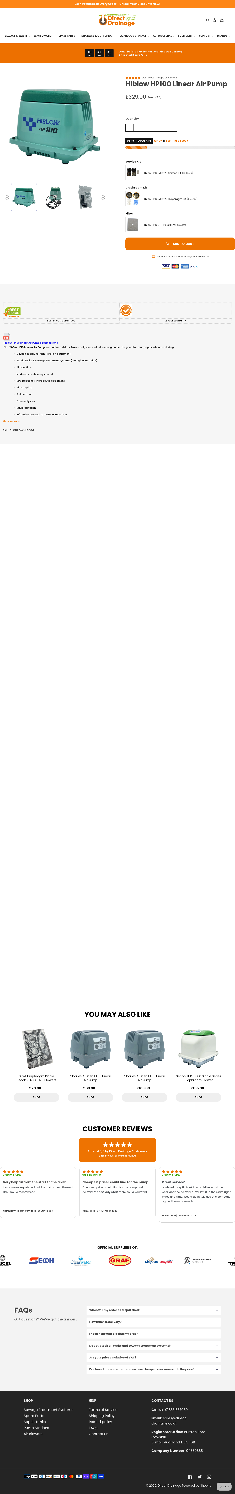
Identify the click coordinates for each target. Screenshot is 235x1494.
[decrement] (129, 127)
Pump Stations (36, 1427)
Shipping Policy (102, 1415)
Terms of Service (103, 1409)
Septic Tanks (35, 1421)
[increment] (173, 127)
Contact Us (98, 1433)
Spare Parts (34, 1415)
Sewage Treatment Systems (48, 1409)
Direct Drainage (169, 1486)
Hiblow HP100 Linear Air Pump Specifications (30, 343)
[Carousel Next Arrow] (103, 197)
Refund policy (100, 1421)
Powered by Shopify (196, 1486)
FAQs (93, 1427)
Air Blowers (33, 1433)
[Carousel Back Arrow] (7, 197)
